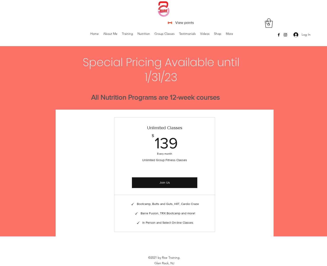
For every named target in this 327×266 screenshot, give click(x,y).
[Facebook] (279, 35)
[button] (164, 33)
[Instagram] (285, 35)
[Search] (267, 23)
